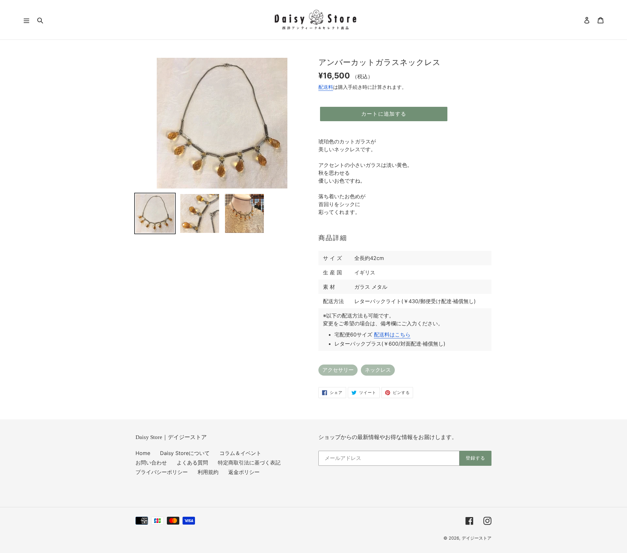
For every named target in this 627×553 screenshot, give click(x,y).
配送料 (325, 87)
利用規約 (208, 472)
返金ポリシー (244, 472)
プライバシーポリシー (162, 472)
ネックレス (378, 370)
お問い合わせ (151, 462)
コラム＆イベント (240, 453)
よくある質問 (192, 462)
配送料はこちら (392, 334)
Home (143, 453)
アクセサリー (338, 370)
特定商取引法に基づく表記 (249, 462)
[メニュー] (26, 20)
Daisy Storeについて (185, 453)
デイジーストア (476, 538)
